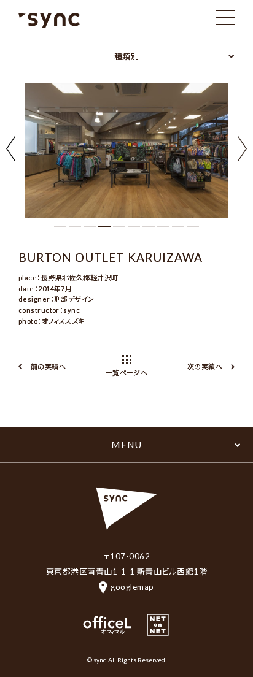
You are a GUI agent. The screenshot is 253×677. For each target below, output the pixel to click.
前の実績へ (48, 366)
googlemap (132, 587)
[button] (242, 149)
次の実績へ (204, 366)
